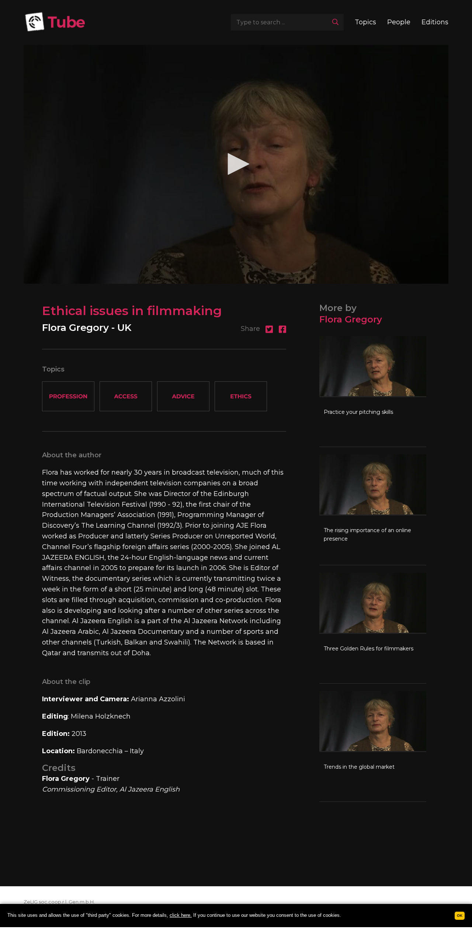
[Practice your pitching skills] (372, 391)
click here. (181, 915)
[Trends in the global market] (372, 746)
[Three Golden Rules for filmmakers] (372, 628)
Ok (459, 916)
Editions (434, 22)
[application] (236, 164)
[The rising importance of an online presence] (372, 509)
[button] (236, 164)
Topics (365, 22)
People (398, 22)
